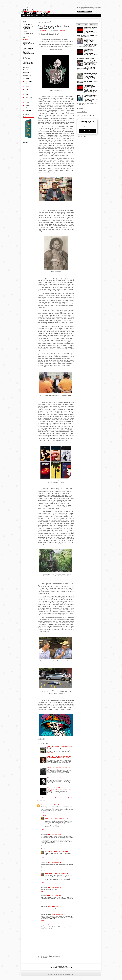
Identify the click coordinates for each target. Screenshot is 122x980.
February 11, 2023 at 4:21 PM (54, 895)
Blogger (72, 974)
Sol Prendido (29, 110)
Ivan (27, 94)
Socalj (27, 107)
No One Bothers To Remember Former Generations (88, 50)
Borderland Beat (60, 974)
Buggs (27, 78)
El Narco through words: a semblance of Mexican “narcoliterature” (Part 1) (53, 27)
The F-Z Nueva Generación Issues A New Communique (90, 74)
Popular (79, 24)
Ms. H (27, 102)
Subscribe (87, 131)
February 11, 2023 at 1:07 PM (54, 804)
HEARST (28, 89)
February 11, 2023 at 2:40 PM (54, 862)
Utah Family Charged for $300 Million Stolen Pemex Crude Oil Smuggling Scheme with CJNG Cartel (90, 62)
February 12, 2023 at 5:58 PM (58, 914)
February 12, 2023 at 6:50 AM (54, 906)
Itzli (27, 92)
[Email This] (39, 739)
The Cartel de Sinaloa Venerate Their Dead (89, 39)
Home (23, 15)
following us (69, 967)
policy (27, 69)
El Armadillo (29, 81)
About (43, 15)
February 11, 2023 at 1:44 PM (61, 818)
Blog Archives (93, 24)
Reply (42, 812)
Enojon (27, 86)
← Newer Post (40, 797)
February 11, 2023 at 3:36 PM (54, 887)
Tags (86, 24)
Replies (44, 815)
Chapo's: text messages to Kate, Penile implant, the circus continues (90, 97)
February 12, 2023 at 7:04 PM (54, 925)
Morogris (28, 100)
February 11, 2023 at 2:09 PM (61, 851)
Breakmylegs (44, 804)
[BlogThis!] (40, 739)
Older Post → (71, 797)
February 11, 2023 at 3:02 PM (61, 873)
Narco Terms (30, 15)
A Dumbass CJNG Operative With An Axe (89, 86)
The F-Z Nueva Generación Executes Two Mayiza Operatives (90, 29)
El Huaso (28, 84)
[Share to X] (42, 739)
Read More (50, 752)
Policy (48, 15)
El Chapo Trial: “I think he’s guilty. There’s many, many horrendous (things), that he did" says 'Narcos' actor (59, 758)
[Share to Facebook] (43, 739)
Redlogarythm (29, 105)
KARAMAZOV (29, 97)
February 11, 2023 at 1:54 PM (54, 834)
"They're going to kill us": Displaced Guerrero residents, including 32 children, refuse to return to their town (59, 789)
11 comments (63, 30)
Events (37, 15)
